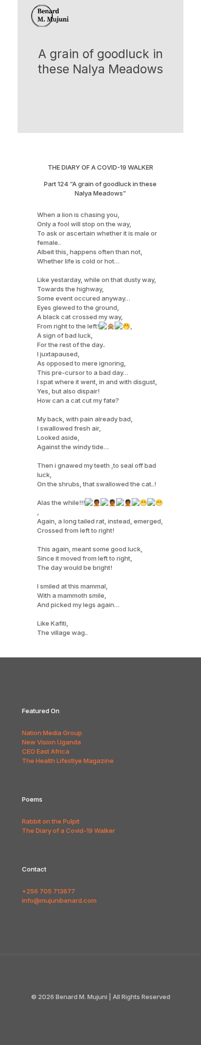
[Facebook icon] (95, 1010)
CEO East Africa (45, 751)
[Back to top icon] (100, 974)
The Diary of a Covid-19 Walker (68, 830)
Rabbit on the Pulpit (51, 821)
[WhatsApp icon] (85, 1010)
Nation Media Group (52, 733)
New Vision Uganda (51, 742)
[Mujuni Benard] (54, 12)
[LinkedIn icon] (116, 1010)
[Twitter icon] (105, 1010)
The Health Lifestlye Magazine (68, 760)
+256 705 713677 (48, 891)
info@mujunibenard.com (59, 900)
